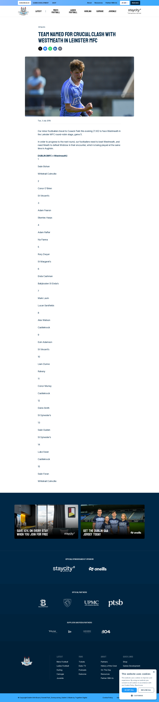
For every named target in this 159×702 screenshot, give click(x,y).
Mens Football (62, 662)
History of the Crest (109, 666)
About (89, 3)
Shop (54, 3)
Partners (104, 662)
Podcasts (82, 670)
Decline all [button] (146, 690)
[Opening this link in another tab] (124, 3)
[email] (60, 49)
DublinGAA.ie (24, 3)
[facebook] (45, 49)
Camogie (99, 11)
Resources (99, 3)
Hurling (87, 11)
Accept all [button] (129, 690)
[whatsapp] (50, 49)
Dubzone (135, 3)
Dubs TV (82, 666)
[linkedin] (55, 49)
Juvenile (112, 11)
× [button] (154, 672)
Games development (41, 3)
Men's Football (57, 11)
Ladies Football (74, 11)
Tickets (82, 662)
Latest (38, 11)
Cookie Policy (108, 698)
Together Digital (81, 698)
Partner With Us (111, 3)
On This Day (106, 670)
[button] (138, 695)
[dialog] (138, 684)
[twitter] (40, 49)
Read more (139, 685)
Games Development (131, 666)
